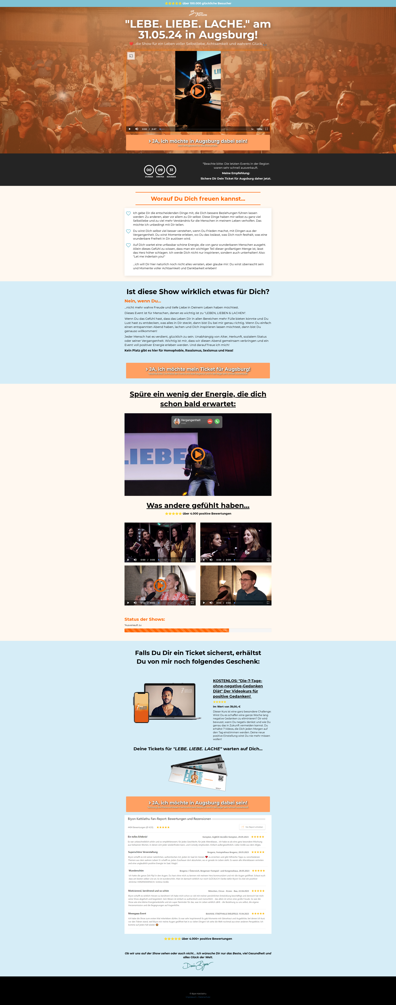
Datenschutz (204, 997)
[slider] (136, 118)
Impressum (191, 997)
